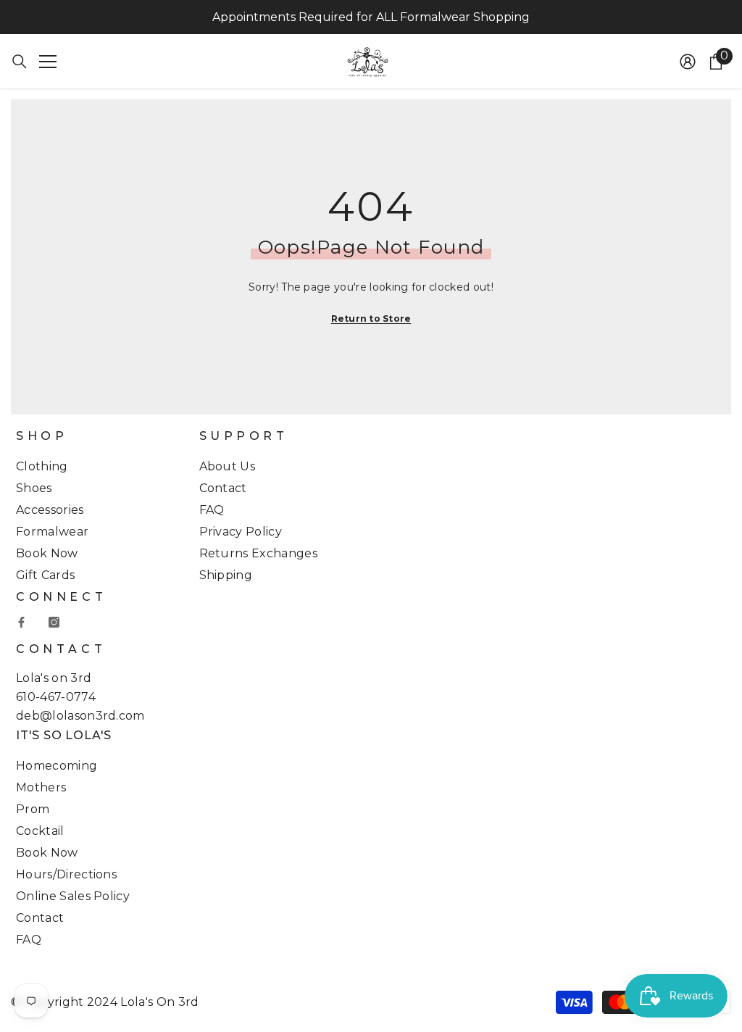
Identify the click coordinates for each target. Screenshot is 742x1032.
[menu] (48, 61)
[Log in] (687, 61)
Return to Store (371, 318)
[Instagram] (54, 622)
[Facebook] (21, 622)
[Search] (19, 61)
